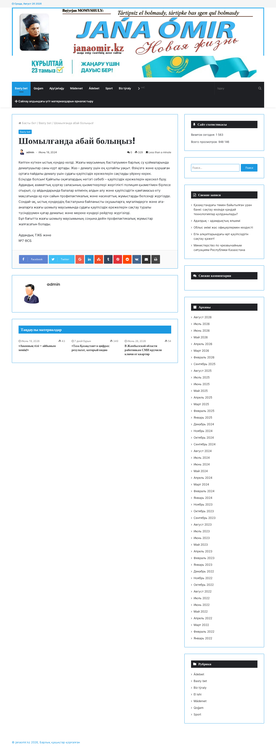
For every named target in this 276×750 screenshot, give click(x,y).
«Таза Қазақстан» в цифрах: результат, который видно (91, 348)
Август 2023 (203, 524)
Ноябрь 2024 (203, 431)
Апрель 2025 (203, 397)
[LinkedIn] (89, 259)
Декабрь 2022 (204, 571)
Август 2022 (203, 591)
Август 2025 (203, 370)
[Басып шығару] (155, 259)
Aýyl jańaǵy (56, 88)
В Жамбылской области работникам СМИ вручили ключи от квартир (143, 350)
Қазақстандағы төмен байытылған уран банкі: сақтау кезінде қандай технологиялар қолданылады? (223, 209)
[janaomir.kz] (138, 32)
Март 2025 (201, 404)
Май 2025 (201, 390)
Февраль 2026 (204, 357)
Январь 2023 (203, 564)
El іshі (197, 694)
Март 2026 (201, 350)
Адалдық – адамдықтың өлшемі (217, 220)
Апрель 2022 (203, 618)
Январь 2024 (203, 497)
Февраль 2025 (204, 411)
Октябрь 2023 (204, 511)
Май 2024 (201, 471)
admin (30, 152)
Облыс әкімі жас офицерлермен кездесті (223, 227)
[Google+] (79, 259)
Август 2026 (203, 317)
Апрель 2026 (203, 344)
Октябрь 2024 (204, 437)
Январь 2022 (203, 638)
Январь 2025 (203, 417)
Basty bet (21, 88)
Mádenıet (76, 88)
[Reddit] (127, 259)
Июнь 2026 (202, 330)
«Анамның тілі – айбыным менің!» (37, 348)
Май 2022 (201, 611)
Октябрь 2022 (204, 584)
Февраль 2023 (204, 558)
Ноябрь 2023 (203, 504)
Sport (109, 88)
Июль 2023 (202, 531)
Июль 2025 (202, 377)
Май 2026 (201, 337)
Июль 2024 (202, 457)
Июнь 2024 (202, 464)
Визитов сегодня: (203, 134)
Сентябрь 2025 (204, 364)
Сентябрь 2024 (205, 444)
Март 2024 (201, 484)
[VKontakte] (136, 259)
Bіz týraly (125, 88)
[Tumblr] (108, 259)
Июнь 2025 (202, 384)
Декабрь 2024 (204, 424)
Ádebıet (94, 88)
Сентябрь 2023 (205, 518)
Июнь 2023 (202, 538)
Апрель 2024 (203, 477)
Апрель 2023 (203, 551)
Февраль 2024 (204, 491)
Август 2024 (203, 451)
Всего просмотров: (204, 141)
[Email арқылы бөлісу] (146, 259)
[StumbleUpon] (98, 259)
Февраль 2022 (204, 631)
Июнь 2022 (202, 605)
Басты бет (28, 123)
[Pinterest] (117, 259)
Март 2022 (201, 625)
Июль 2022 (202, 598)
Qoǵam (38, 88)
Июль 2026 (202, 324)
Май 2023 (201, 544)
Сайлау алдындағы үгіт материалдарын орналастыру (55, 101)
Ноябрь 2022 (203, 578)
